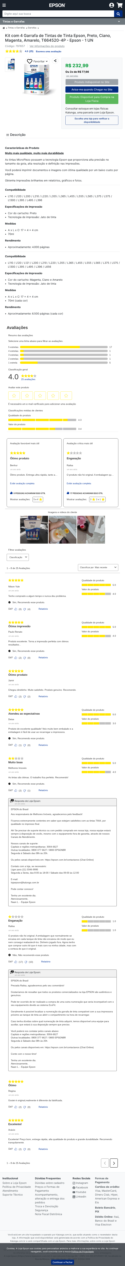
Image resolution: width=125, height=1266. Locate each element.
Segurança (41, 1210)
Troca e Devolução (46, 1206)
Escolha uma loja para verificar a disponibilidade (92, 120)
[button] (12, 65)
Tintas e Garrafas (16, 28)
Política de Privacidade (16, 1186)
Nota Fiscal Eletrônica (48, 1214)
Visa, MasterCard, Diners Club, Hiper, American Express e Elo (107, 1194)
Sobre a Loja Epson (14, 1182)
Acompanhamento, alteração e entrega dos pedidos (49, 1198)
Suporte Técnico (12, 1194)
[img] (118, 13)
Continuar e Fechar (63, 1262)
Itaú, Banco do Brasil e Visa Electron (107, 1220)
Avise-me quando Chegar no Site (91, 89)
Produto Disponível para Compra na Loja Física (92, 99)
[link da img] (57, 5)
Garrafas (32, 28)
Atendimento (10, 1190)
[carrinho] (120, 5)
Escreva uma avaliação (48, 51)
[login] (111, 5)
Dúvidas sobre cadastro (49, 1182)
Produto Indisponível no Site (92, 82)
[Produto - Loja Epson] (4, 27)
